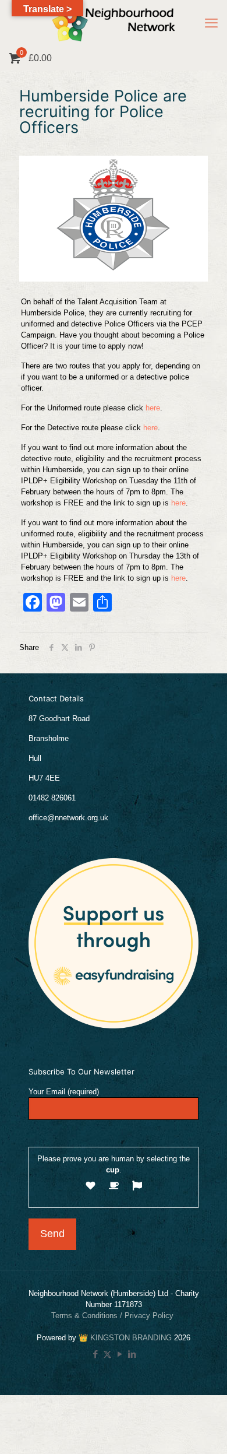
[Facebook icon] (95, 1354)
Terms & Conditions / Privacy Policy (113, 1315)
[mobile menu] (211, 23)
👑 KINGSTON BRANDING (125, 1337)
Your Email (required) (64, 1091)
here (153, 407)
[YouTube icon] (119, 1354)
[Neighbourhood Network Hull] (113, 23)
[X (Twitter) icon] (107, 1354)
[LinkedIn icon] (131, 1354)
